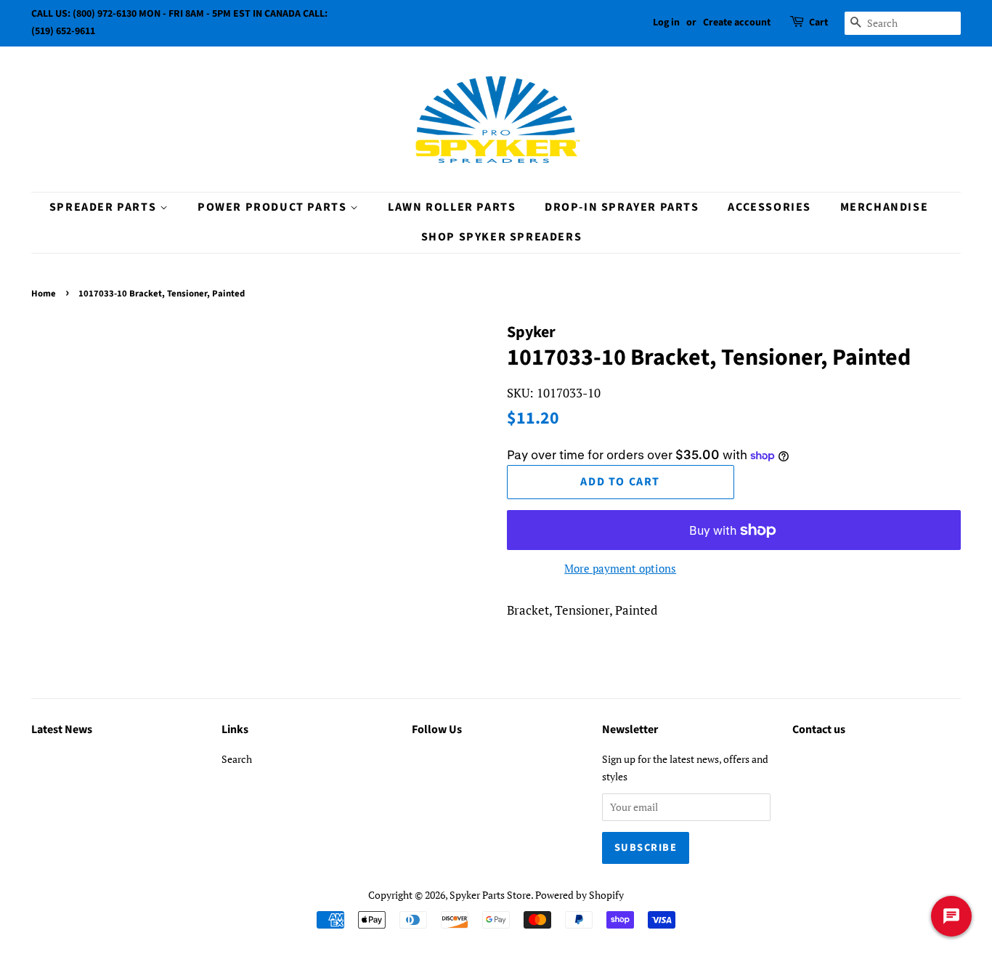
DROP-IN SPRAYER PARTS (622, 207)
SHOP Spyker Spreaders (501, 237)
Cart (818, 22)
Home (43, 293)
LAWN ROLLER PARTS (452, 207)
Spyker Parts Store (490, 895)
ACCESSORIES (769, 207)
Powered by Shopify (579, 895)
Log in (666, 22)
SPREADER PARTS (104, 207)
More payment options (620, 568)
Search (236, 759)
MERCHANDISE (884, 207)
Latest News (61, 729)
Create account (737, 22)
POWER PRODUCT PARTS (274, 207)
